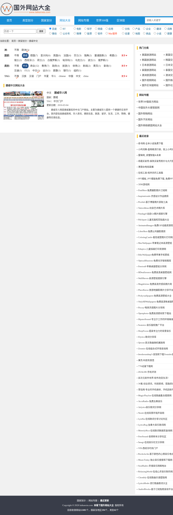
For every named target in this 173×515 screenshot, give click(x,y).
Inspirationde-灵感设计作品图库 (153, 196)
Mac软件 (112, 33)
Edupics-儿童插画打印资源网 (152, 249)
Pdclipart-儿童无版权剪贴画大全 (153, 219)
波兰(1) (91, 60)
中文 (25, 66)
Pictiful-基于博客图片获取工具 (153, 202)
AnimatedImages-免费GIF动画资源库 (155, 225)
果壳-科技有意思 (146, 360)
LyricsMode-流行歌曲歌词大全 (152, 483)
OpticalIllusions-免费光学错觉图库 (154, 260)
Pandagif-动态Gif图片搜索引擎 (152, 213)
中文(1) (36, 70)
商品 (148, 33)
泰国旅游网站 (149, 70)
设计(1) (46, 70)
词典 (169, 29)
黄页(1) (97, 66)
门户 (38, 76)
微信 (54, 33)
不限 (16, 50)
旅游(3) (66, 66)
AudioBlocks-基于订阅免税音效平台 (155, 489)
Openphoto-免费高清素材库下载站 (154, 313)
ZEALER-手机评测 (147, 372)
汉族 (24, 76)
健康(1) (57, 70)
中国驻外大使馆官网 (148, 107)
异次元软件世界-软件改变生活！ (154, 378)
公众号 (66, 33)
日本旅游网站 (149, 65)
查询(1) (107, 66)
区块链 (121, 20)
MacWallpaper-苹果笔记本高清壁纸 (155, 243)
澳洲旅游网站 (149, 75)
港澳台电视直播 (146, 167)
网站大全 (65, 20)
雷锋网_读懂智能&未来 (149, 155)
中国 (70, 76)
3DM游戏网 (144, 184)
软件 (100, 33)
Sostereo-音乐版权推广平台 (151, 325)
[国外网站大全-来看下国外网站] (26, 4)
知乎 (89, 29)
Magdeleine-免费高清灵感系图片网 (155, 284)
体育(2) (76, 66)
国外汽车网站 (145, 119)
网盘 (100, 29)
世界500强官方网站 (148, 101)
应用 (110, 29)
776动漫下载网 (145, 366)
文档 (127, 29)
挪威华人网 (60, 92)
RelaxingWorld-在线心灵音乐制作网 (155, 471)
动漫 (127, 33)
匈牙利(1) (67, 60)
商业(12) (34, 66)
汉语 (31, 76)
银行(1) (67, 70)
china (85, 76)
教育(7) (45, 66)
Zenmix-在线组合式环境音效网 (153, 348)
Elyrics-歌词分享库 (147, 337)
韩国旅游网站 (149, 60)
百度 (54, 29)
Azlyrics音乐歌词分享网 (149, 407)
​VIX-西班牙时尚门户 (148, 448)
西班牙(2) (29, 60)
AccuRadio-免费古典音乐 (150, 401)
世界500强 (102, 20)
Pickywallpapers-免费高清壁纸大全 (154, 295)
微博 (79, 33)
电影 (79, 29)
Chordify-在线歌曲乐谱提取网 (152, 477)
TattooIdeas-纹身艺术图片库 (151, 208)
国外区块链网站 (150, 85)
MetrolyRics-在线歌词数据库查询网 (155, 430)
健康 (169, 33)
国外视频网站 (149, 80)
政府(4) (56, 66)
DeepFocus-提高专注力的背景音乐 (154, 331)
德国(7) (34, 55)
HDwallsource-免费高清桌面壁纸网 (154, 272)
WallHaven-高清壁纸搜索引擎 (152, 278)
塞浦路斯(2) (100, 55)
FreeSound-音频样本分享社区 (152, 436)
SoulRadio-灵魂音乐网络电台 (152, 466)
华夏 (46, 76)
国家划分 (46, 20)
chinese (62, 76)
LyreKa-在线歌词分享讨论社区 (152, 419)
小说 (159, 33)
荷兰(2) (41, 60)
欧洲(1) (25, 50)
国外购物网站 (145, 113)
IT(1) (27, 70)
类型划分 (27, 20)
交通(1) (18, 70)
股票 (89, 33)
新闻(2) (87, 66)
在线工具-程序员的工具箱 (150, 172)
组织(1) (77, 70)
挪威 (25, 55)
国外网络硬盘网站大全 (150, 125)
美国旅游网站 (149, 55)
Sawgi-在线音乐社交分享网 (151, 442)
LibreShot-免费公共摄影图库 (152, 231)
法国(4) (67, 55)
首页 (9, 20)
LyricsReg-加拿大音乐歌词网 (152, 425)
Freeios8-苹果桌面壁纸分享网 (152, 266)
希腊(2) (113, 55)
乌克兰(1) (80, 60)
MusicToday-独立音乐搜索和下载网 (155, 460)
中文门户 (58, 101)
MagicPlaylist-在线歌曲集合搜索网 (154, 395)
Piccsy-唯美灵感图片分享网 (151, 307)
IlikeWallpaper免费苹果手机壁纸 (153, 254)
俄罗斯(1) (103, 60)
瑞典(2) (88, 55)
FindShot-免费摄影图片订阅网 (152, 190)
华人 (53, 76)
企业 (148, 29)
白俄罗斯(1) (53, 60)
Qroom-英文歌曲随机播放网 (151, 342)
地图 (137, 33)
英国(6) (57, 55)
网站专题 (83, 20)
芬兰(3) (77, 55)
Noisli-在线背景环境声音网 (151, 413)
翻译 (159, 29)
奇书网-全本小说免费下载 (150, 143)
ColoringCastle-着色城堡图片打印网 (155, 237)
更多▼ (124, 55)
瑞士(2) (18, 60)
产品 (137, 29)
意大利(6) (46, 55)
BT (64, 29)
